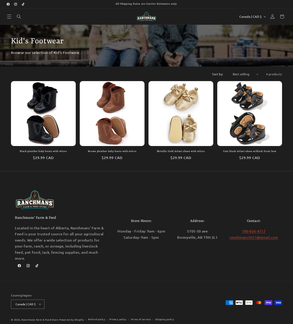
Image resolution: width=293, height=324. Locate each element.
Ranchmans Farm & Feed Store (40, 319)
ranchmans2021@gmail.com (254, 237)
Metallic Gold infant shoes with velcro (181, 151)
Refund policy (96, 319)
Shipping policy (164, 319)
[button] (9, 16)
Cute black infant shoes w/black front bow (249, 151)
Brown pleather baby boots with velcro (112, 151)
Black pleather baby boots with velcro (43, 151)
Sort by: (217, 74)
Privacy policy (117, 319)
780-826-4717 (253, 231)
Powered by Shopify (71, 319)
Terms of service (141, 319)
